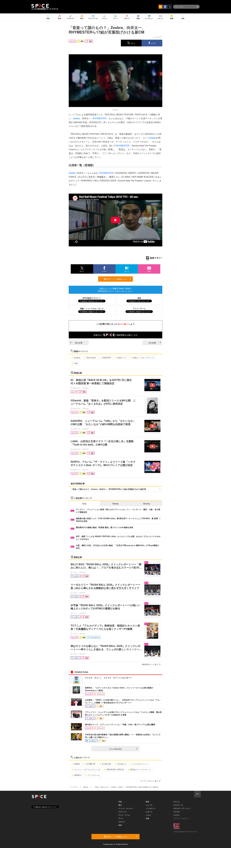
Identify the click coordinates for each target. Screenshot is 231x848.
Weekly (115, 503)
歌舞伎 (77, 763)
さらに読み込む (115, 748)
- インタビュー (150, 808)
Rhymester (91, 357)
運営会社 (176, 801)
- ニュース (148, 805)
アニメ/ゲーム (94, 775)
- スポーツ (121, 822)
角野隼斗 (78, 775)
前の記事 (78, 342)
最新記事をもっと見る (150, 664)
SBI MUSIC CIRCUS (115, 769)
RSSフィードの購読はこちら (116, 279)
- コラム (148, 815)
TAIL (76, 363)
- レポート (148, 811)
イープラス (74, 787)
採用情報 (176, 811)
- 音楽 (120, 801)
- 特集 (147, 818)
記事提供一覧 (178, 805)
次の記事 (152, 342)
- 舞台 (120, 805)
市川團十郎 (90, 763)
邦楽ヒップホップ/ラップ (143, 357)
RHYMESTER (99, 118)
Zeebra (76, 118)
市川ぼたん (122, 763)
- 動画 (147, 801)
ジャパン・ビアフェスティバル (87, 769)
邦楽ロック (122, 357)
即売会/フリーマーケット (140, 769)
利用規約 (176, 815)
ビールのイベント (140, 763)
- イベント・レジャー (125, 808)
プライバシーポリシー (181, 818)
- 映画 (120, 825)
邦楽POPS (106, 357)
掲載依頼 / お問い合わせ (182, 808)
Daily (84, 503)
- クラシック (122, 811)
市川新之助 (106, 763)
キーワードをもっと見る (149, 781)
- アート (120, 818)
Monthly (146, 503)
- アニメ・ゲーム (124, 815)
